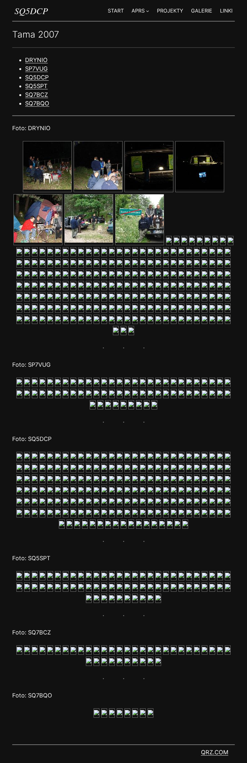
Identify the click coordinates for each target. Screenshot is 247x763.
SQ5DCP (31, 10)
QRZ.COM (214, 752)
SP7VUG (36, 68)
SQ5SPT (36, 86)
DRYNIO (36, 60)
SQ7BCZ (36, 94)
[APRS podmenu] (147, 10)
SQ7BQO (37, 103)
